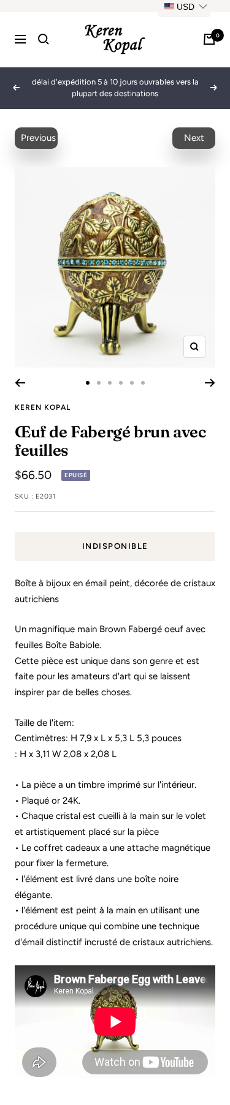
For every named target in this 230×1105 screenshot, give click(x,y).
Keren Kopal (43, 407)
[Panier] (209, 39)
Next (194, 137)
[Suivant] (210, 383)
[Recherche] (43, 39)
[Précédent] (20, 383)
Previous (38, 137)
